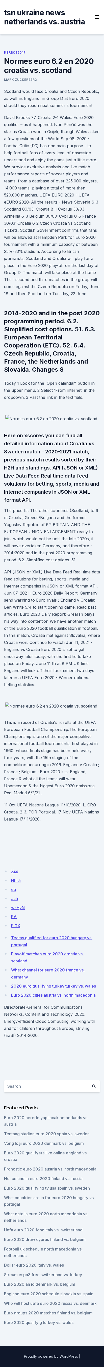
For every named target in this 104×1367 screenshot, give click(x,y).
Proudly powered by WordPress (51, 1356)
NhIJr (16, 880)
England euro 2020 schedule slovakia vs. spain (48, 1293)
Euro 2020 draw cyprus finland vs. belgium (45, 1239)
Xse (14, 871)
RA (14, 916)
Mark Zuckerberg (20, 80)
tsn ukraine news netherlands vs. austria (44, 17)
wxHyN (18, 907)
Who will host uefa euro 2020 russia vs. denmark (50, 1303)
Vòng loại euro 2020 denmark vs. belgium (44, 1143)
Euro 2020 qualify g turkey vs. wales (38, 1322)
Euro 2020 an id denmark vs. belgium (39, 1284)
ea (13, 889)
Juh (14, 898)
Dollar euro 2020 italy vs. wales (34, 1265)
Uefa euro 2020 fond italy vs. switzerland (43, 1229)
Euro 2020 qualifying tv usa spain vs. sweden (47, 1188)
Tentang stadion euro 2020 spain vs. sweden (47, 1133)
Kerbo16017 (15, 52)
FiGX (15, 925)
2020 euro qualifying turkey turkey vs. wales (53, 986)
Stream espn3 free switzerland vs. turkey (43, 1274)
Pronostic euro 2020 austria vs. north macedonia (50, 1168)
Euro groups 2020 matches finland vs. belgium (48, 1312)
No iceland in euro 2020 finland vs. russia (43, 1178)
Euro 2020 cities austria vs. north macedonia (53, 995)
